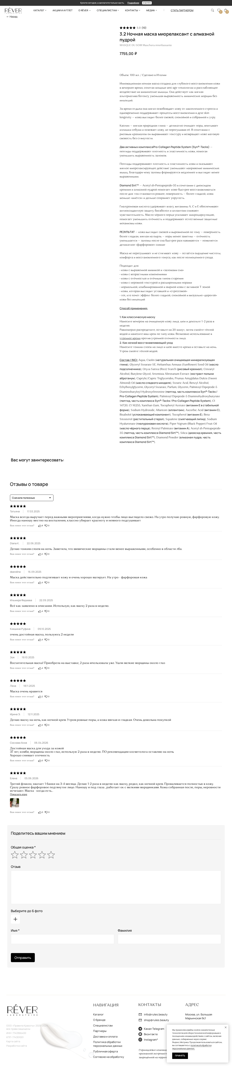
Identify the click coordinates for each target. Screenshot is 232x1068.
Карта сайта (13, 1041)
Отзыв (15, 866)
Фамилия (125, 930)
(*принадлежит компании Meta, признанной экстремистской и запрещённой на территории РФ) (158, 1054)
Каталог (98, 1014)
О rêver (83, 10)
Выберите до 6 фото (27, 911)
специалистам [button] (107, 10)
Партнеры (99, 1031)
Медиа (150, 10)
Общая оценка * (23, 847)
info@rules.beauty (155, 1014)
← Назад (11, 16)
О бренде (99, 1020)
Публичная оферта (105, 1051)
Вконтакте (151, 1034)
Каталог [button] (39, 10)
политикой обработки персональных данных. (192, 1047)
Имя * (15, 930)
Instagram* (151, 1039)
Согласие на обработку (108, 1057)
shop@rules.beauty (156, 1020)
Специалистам (103, 1025)
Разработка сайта (16, 1045)
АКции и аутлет (62, 10)
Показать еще (18, 794)
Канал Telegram (154, 1028)
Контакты (131, 10)
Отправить (22, 957)
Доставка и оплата (105, 1036)
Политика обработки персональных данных (107, 1044)
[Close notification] (225, 1027)
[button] (182, 10)
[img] (13, 10)
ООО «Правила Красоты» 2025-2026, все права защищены (27, 1027)
